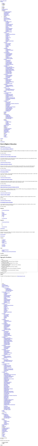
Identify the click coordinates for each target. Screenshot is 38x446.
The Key (5, 420)
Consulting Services (7, 12)
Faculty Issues (6, 20)
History (3, 242)
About (3, 435)
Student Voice (8, 115)
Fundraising (7, 65)
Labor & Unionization (9, 28)
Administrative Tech (9, 57)
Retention (5, 306)
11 (3, 216)
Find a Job (5, 17)
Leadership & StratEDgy (7, 400)
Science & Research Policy (10, 81)
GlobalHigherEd (6, 380)
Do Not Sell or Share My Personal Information (9, 251)
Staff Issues (7, 86)
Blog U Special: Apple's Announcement (10, 374)
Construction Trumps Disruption (9, 376)
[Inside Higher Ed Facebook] (3, 278)
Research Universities (9, 66)
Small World (6, 406)
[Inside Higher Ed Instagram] (3, 280)
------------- (5, 405)
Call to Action (8, 102)
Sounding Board (6, 389)
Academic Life (8, 288)
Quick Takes (6, 126)
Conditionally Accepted (9, 94)
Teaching (7, 23)
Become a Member (5, 9)
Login (3, 443)
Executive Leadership (9, 75)
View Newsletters (3, 234)
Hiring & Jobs (6, 14)
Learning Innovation (9, 107)
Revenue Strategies (9, 61)
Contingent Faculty (9, 21)
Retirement (7, 27)
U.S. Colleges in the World (10, 90)
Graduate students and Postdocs (10, 34)
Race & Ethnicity (8, 43)
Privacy (3, 250)
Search (3, 3)
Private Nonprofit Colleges (10, 69)
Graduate (7, 51)
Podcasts (5, 120)
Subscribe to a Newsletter (4, 255)
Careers (7, 36)
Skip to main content (3, 0)
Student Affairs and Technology (8, 391)
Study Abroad (8, 88)
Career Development (9, 25)
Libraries (7, 56)
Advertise (3, 244)
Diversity (5, 42)
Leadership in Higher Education (10, 106)
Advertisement (2, 141)
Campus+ (5, 15)
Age (6, 47)
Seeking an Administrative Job (10, 97)
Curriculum (7, 22)
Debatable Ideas (8, 104)
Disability (7, 46)
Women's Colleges (8, 71)
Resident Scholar (8, 110)
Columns (1, 138)
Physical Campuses (9, 63)
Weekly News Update (5, 262)
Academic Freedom (7, 301)
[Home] (1, 1)
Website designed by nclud (21, 276)
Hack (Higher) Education (7, 147)
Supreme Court (8, 80)
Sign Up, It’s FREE (5, 442)
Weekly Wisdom (8, 124)
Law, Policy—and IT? (7, 409)
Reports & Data (6, 125)
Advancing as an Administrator (10, 98)
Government (6, 78)
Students (5, 32)
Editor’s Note (8, 105)
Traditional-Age (8, 49)
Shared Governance (9, 29)
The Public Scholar (9, 109)
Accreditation (8, 77)
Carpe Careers (8, 99)
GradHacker (6, 381)
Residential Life (8, 37)
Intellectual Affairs (8, 92)
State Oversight (8, 76)
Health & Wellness (8, 116)
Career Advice (6, 93)
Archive (5, 412)
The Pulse (7, 123)
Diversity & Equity (7, 296)
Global (5, 87)
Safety (7, 41)
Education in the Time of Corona (9, 378)
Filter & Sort (3, 146)
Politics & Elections (9, 79)
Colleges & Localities (9, 83)
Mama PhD (5, 384)
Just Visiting (6, 398)
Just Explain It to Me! (7, 408)
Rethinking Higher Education (8, 388)
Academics (7, 33)
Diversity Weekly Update (6, 265)
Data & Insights (6, 13)
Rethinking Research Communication (9, 404)
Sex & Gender (8, 44)
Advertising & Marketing (7, 11)
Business (5, 59)
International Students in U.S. (10, 89)
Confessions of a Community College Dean (12, 103)
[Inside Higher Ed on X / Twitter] (2, 279)
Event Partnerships (7, 131)
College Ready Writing (7, 375)
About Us (3, 240)
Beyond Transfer (8, 101)
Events (3, 425)
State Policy (7, 82)
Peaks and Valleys (6, 386)
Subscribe (1, 272)
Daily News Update (5, 260)
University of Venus (7, 407)
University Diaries (6, 393)
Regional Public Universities (10, 67)
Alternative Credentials (9, 58)
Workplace (5, 84)
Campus (7, 122)
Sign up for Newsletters (7, 19)
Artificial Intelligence (9, 54)
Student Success (6, 114)
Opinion (5, 112)
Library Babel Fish (7, 383)
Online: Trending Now (9, 108)
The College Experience (9, 117)
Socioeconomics (6, 316)
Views (5, 91)
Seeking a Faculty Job (9, 95)
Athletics (7, 38)
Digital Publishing (6, 326)
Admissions (6, 48)
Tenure (7, 26)
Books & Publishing (9, 31)
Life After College (8, 118)
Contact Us (5, 136)
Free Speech (8, 39)
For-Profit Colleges (9, 73)
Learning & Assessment (9, 24)
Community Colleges (9, 68)
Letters (5, 111)
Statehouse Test (6, 390)
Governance (6, 74)
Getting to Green (6, 379)
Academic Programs (9, 62)
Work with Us (4, 241)
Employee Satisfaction (9, 85)
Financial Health (8, 60)
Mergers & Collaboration (9, 64)
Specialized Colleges (9, 72)
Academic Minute (8, 121)
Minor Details (6, 385)
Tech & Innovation (7, 52)
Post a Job (5, 134)
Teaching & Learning (9, 53)
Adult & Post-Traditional (7, 321)
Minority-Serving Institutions (10, 70)
